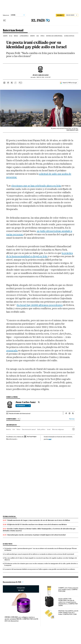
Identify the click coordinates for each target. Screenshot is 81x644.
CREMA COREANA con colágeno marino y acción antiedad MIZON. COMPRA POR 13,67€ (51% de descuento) (21, 619)
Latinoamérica (24, 36)
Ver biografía (20, 405)
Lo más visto (7, 544)
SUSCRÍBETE (60, 15)
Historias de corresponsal (54, 36)
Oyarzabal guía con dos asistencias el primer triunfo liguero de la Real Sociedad (36, 535)
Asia (37, 36)
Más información (11, 439)
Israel (48, 429)
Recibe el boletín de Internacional (19, 413)
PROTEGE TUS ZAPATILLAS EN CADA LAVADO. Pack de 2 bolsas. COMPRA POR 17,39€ (68, 612)
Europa (5, 36)
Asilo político (41, 429)
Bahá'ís (8, 429)
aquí (49, 439)
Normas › (72, 419)
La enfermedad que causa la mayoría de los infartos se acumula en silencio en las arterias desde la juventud (39, 554)
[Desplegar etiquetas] (73, 429)
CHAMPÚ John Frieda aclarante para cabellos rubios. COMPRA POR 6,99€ (68, 589)
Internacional (13, 30)
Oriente (32, 36)
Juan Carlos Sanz (41, 75)
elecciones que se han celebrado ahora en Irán (36, 185)
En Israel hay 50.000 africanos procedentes (40, 305)
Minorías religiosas (58, 429)
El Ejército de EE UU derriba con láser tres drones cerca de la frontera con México (37, 524)
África (42, 36)
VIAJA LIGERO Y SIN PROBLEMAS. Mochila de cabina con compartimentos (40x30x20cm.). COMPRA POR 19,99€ (68, 602)
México (16, 36)
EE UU (10, 36)
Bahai (18, 429)
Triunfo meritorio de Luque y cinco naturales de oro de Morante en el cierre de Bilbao (38, 520)
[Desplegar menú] (4, 20)
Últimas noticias (69, 36)
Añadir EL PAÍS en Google (70, 82)
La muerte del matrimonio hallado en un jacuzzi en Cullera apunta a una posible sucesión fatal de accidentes (39, 569)
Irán (13, 429)
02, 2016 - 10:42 (43, 77)
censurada (12, 350)
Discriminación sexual (29, 429)
